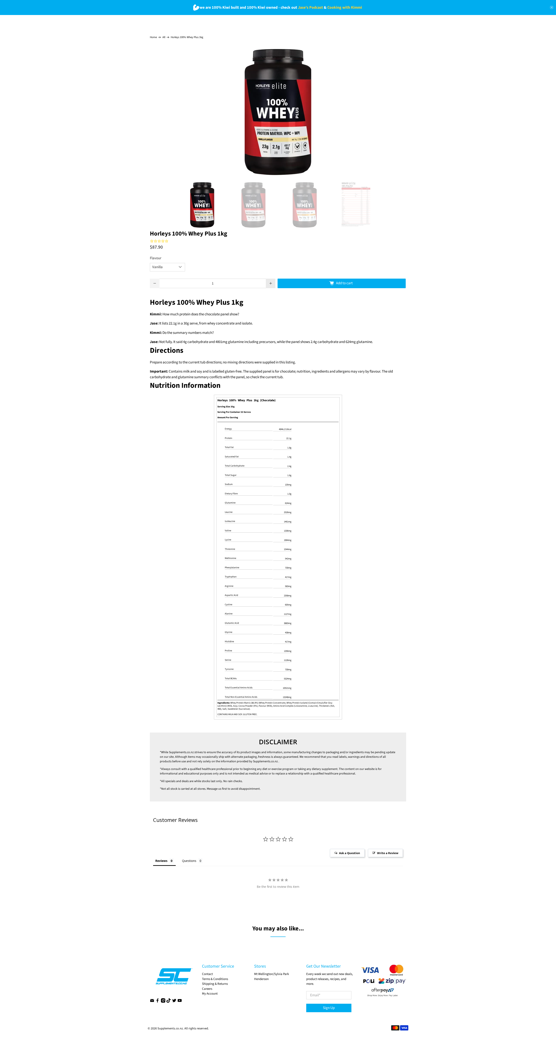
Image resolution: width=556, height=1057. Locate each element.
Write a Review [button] (387, 853)
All (163, 37)
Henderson (261, 979)
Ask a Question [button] (349, 853)
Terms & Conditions (215, 979)
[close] (551, 7)
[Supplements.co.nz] (174, 978)
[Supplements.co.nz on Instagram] (163, 1001)
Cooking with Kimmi (344, 7)
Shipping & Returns (215, 984)
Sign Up (329, 1007)
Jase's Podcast (310, 7)
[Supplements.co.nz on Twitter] (174, 1001)
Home (153, 37)
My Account (210, 993)
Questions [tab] (189, 861)
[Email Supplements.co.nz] (152, 1001)
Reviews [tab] (161, 861)
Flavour (155, 258)
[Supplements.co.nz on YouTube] (179, 1001)
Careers (207, 989)
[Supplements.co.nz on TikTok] (168, 1001)
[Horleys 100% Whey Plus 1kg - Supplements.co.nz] (278, 112)
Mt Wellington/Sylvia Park (271, 974)
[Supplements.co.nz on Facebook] (157, 1001)
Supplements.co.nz (181, 752)
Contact (207, 974)
